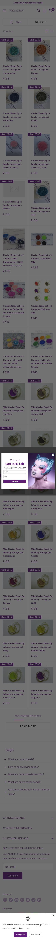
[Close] (53, 915)
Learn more (24, 928)
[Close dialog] (53, 455)
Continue (15, 481)
